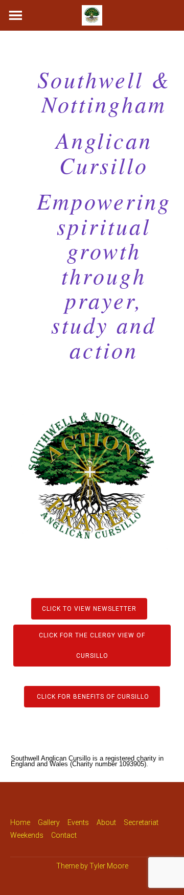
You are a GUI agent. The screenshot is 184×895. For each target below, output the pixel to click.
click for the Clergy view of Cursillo (92, 645)
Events (78, 822)
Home (20, 822)
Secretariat (141, 822)
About (106, 822)
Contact (64, 835)
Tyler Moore (108, 866)
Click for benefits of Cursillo (92, 696)
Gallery (49, 822)
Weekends (26, 835)
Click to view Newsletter (89, 608)
